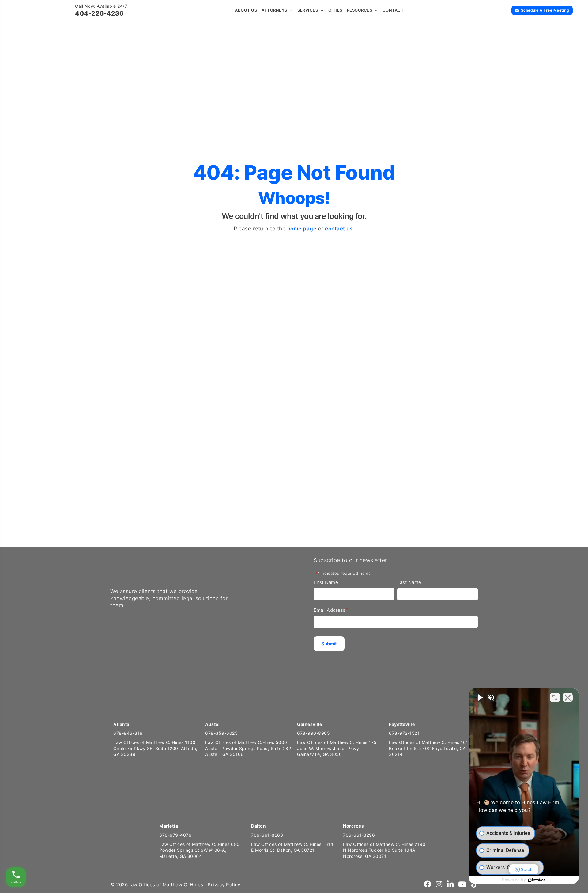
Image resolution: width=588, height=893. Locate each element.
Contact (393, 10)
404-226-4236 (99, 13)
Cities (335, 10)
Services (307, 10)
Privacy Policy (224, 884)
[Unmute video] (479, 697)
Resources (359, 10)
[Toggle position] (555, 697)
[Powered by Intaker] (536, 880)
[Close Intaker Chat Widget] (568, 697)
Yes (257, 471)
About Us (246, 10)
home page (302, 229)
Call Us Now (25, 523)
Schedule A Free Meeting (545, 10)
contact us (338, 229)
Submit (303, 514)
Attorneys (274, 10)
